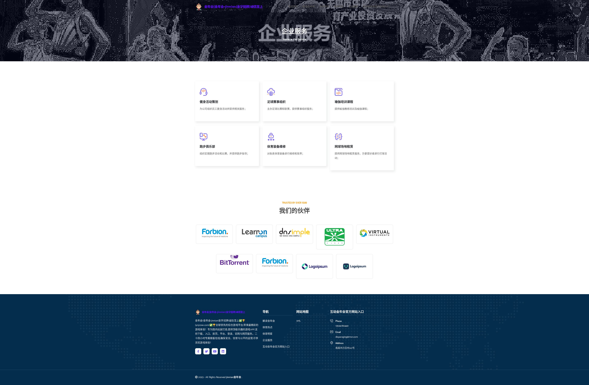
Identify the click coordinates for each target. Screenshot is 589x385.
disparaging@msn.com (346, 337)
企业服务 (353, 7)
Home (286, 40)
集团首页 (293, 7)
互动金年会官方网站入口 (376, 7)
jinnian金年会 (233, 377)
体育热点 (324, 7)
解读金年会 (309, 7)
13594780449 (341, 326)
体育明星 (339, 7)
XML (298, 321)
